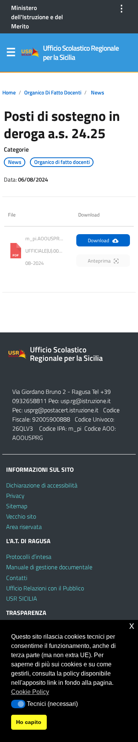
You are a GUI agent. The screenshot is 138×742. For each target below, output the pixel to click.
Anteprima (99, 260)
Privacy (15, 495)
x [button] (131, 625)
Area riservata (24, 526)
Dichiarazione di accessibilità (41, 485)
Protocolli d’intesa (28, 556)
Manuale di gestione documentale (49, 567)
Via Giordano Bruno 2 (39, 391)
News (97, 92)
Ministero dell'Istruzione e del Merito (37, 17)
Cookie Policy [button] (30, 692)
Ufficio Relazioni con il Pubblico (45, 588)
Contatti (16, 577)
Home (9, 92)
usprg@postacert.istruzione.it (61, 410)
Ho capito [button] (28, 722)
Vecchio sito (21, 516)
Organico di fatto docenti (52, 92)
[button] (18, 704)
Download (98, 240)
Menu (10, 53)
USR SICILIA (21, 598)
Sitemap (16, 506)
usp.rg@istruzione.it (86, 400)
